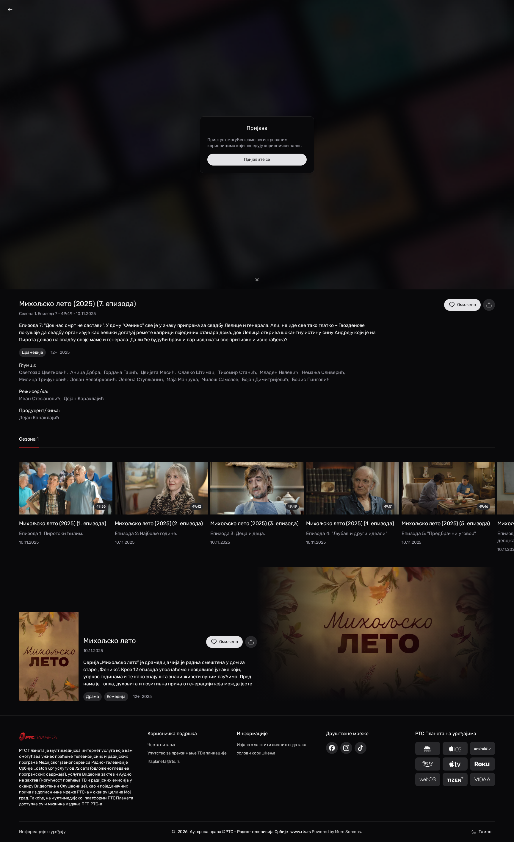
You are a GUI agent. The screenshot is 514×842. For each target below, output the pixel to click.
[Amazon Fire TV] (427, 764)
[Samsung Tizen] (455, 779)
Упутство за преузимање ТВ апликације (187, 753)
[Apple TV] (455, 764)
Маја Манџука (182, 379)
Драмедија (32, 352)
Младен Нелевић (279, 372)
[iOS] (455, 748)
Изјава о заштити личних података (271, 744)
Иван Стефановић (39, 398)
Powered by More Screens (336, 831)
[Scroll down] (257, 280)
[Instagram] (346, 748)
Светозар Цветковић (43, 372)
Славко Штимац (196, 372)
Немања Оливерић (323, 372)
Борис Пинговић (311, 379)
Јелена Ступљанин (141, 379)
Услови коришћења (256, 753)
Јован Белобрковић (92, 379)
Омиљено (466, 304)
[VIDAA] (482, 779)
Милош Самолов (219, 379)
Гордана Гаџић (120, 372)
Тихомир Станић (237, 372)
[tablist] (257, 442)
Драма (92, 696)
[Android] (427, 748)
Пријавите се (257, 159)
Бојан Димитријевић (265, 379)
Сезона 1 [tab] (29, 439)
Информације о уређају (42, 831)
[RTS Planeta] (38, 736)
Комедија (116, 696)
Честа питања (161, 744)
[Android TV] (482, 748)
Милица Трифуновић (43, 379)
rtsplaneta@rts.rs (164, 761)
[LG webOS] (427, 779)
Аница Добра (85, 372)
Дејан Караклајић (84, 398)
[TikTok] (360, 748)
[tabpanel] (257, 503)
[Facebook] (332, 748)
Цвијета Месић (158, 372)
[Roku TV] (482, 764)
